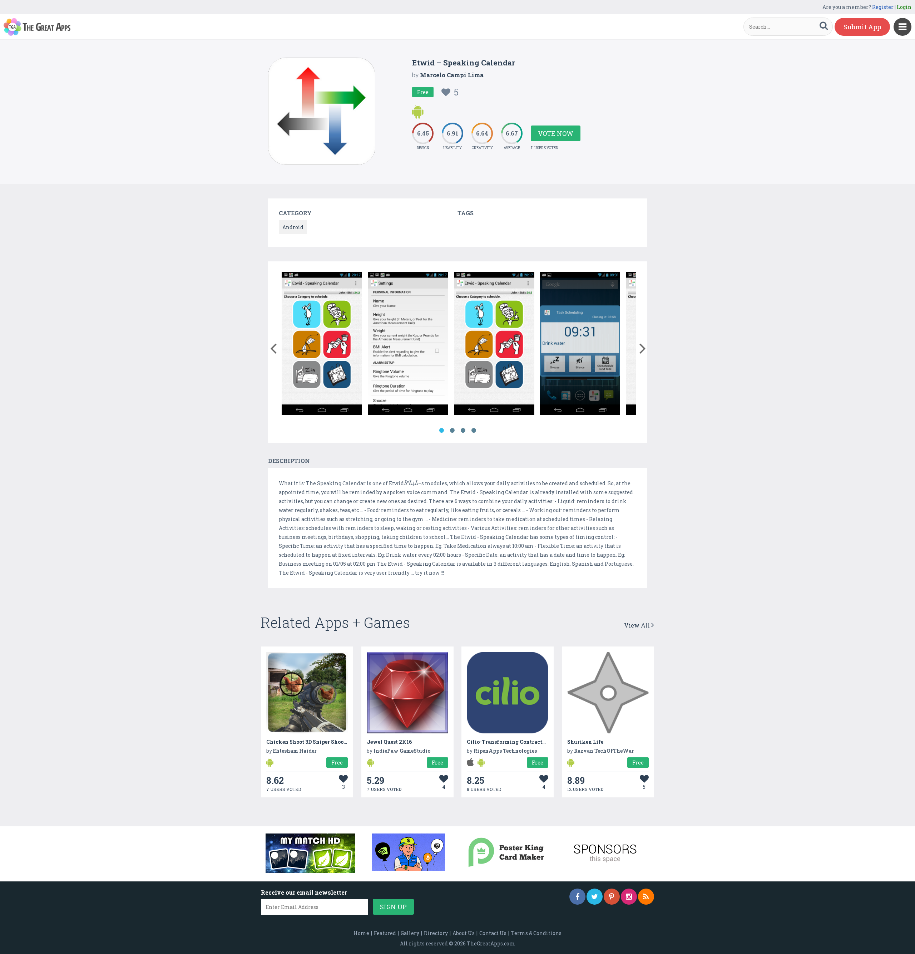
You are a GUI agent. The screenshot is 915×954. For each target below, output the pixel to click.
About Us (463, 933)
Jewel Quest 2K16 (389, 741)
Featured (385, 933)
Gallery (410, 933)
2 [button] (452, 430)
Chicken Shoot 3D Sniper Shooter (308, 741)
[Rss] (646, 897)
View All (637, 625)
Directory (436, 933)
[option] (322, 345)
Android (292, 227)
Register (883, 7)
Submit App (862, 27)
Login (904, 7)
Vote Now (555, 133)
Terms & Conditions (536, 933)
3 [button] (462, 430)
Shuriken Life (585, 741)
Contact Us (492, 933)
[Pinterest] (612, 897)
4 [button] (473, 430)
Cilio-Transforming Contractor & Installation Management (543, 741)
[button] (273, 347)
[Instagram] (629, 897)
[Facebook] (577, 897)
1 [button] (441, 430)
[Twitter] (595, 897)
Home (361, 933)
